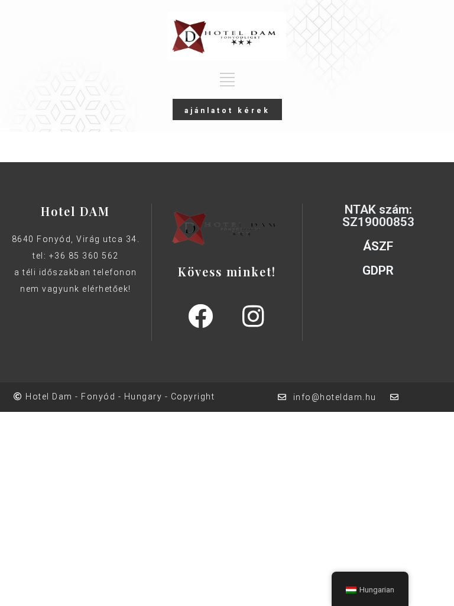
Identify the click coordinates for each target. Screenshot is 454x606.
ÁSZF (378, 246)
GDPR (378, 270)
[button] (227, 109)
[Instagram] (253, 316)
